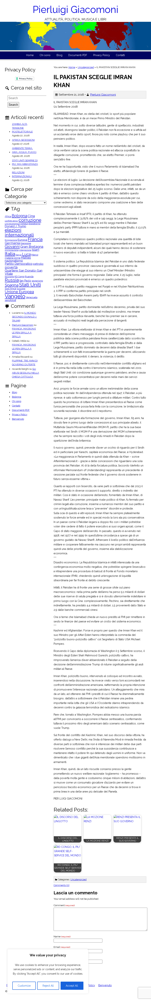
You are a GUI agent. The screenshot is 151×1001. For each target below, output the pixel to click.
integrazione (25, 250)
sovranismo (37, 281)
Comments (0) (61, 885)
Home (30, 55)
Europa (22, 240)
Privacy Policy (101, 55)
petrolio (38, 264)
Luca (26, 254)
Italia (10, 253)
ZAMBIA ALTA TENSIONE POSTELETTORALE (22, 128)
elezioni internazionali (19, 232)
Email (62, 947)
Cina (31, 216)
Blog (59, 55)
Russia (12, 280)
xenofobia (10, 300)
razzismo (9, 276)
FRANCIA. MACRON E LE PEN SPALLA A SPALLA (24, 332)
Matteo (26, 257)
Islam (35, 249)
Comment (64, 905)
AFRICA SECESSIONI (23, 140)
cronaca (24, 224)
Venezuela (31, 297)
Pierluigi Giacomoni (75, 9)
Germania (12, 243)
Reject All (48, 985)
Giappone (25, 243)
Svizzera (21, 289)
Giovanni (12, 246)
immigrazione (12, 250)
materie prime (12, 258)
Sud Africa (10, 288)
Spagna (11, 285)
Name (62, 936)
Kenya (19, 255)
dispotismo (34, 224)
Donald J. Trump (15, 226)
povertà (11, 267)
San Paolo (25, 280)
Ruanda (29, 276)
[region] (47, 971)
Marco (34, 255)
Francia (35, 239)
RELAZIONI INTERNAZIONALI (22, 174)
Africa (8, 216)
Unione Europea (19, 292)
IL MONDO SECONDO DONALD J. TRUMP (24, 316)
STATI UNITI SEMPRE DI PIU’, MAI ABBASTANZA (25, 162)
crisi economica (12, 224)
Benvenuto (18, 419)
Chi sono (45, 55)
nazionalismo (14, 260)
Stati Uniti (30, 284)
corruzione (30, 220)
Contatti (120, 55)
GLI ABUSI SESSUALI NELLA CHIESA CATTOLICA (25, 373)
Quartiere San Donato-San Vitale (23, 272)
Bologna (19, 216)
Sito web (58, 957)
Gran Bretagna (31, 246)
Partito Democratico (18, 263)
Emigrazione (11, 240)
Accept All (72, 985)
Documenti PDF (77, 55)
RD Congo (19, 276)
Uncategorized (86, 67)
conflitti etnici (11, 221)
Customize (24, 985)
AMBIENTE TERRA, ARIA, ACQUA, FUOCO (24, 150)
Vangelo (15, 296)
